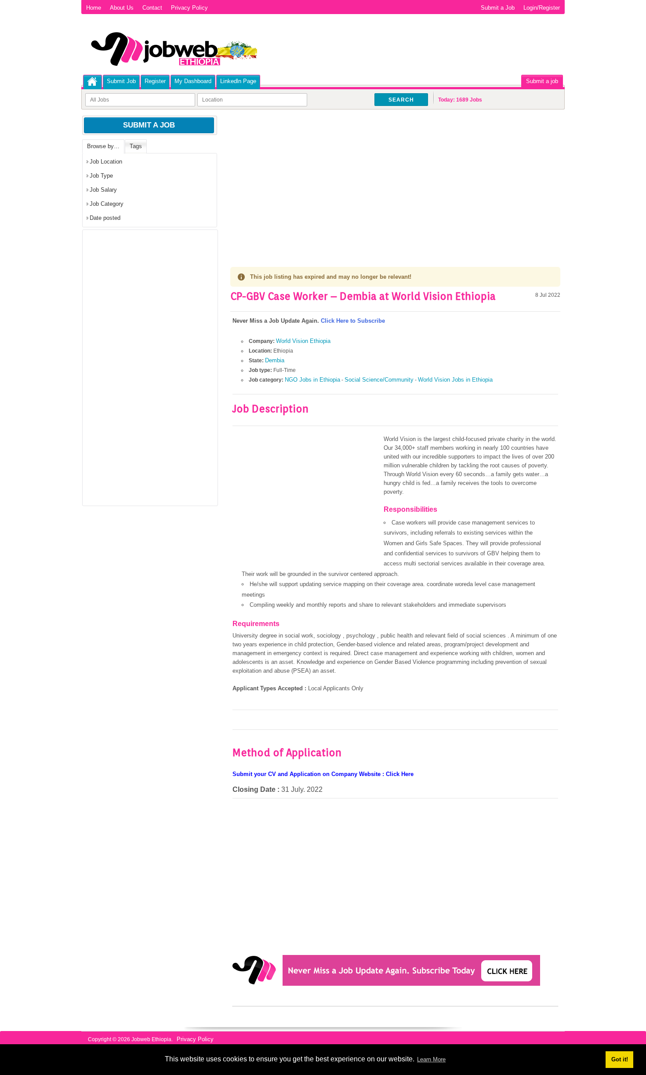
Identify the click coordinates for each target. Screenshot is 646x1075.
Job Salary (103, 189)
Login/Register (541, 7)
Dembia (274, 360)
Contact (152, 7)
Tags (136, 146)
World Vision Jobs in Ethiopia (455, 379)
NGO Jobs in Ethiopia (312, 379)
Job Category (106, 203)
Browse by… (103, 146)
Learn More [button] (431, 1059)
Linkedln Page (238, 81)
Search (401, 100)
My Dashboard (192, 81)
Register (155, 81)
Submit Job (121, 81)
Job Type (101, 175)
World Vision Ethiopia (303, 341)
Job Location (106, 161)
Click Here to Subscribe (353, 320)
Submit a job (542, 81)
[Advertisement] (395, 180)
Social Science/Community (379, 379)
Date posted (105, 218)
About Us (122, 7)
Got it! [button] (619, 1059)
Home (93, 7)
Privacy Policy (189, 7)
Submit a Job (498, 7)
